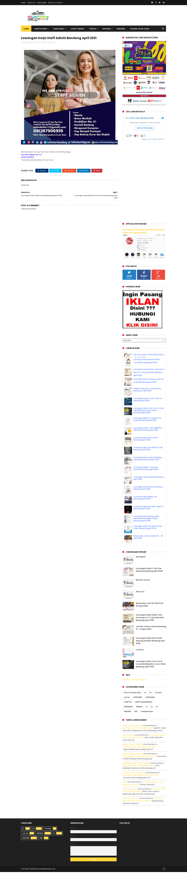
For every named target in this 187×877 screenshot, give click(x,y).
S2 (152, 712)
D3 (150, 697)
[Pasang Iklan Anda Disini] (143, 327)
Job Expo (158, 697)
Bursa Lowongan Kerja (132, 697)
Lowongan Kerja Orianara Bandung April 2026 (148, 483)
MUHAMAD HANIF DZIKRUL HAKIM (136, 768)
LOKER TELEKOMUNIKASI (143, 707)
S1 (146, 712)
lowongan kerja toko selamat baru (138, 770)
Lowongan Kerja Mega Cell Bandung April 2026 (145, 502)
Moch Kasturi (128, 740)
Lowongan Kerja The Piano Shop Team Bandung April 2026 (147, 532)
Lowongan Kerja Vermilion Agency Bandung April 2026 (148, 512)
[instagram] (152, 2)
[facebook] (155, 2)
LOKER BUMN (150, 702)
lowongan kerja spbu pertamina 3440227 (143, 804)
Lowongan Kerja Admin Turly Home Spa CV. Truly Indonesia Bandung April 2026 (148, 377)
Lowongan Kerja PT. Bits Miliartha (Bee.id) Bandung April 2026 (147, 434)
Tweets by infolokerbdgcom (135, 684)
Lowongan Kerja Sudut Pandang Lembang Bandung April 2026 (147, 463)
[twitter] (159, 2)
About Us (31, 3)
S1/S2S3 (92, 29)
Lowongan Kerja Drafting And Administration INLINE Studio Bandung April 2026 (146, 523)
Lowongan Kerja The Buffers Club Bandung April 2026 (148, 453)
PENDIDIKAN (128, 712)
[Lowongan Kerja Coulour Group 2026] (144, 104)
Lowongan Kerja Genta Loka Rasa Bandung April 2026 (148, 493)
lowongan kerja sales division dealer (139, 752)
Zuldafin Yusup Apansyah (134, 777)
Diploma (106, 29)
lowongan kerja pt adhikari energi (137, 733)
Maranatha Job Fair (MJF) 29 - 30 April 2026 (148, 542)
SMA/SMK (121, 29)
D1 (38, 42)
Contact (140, 654)
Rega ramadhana (130, 803)
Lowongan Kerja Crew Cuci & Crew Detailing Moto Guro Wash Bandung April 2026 (148, 415)
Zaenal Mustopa (130, 794)
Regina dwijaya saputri (132, 749)
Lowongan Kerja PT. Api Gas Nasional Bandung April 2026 (145, 473)
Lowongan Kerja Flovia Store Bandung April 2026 (145, 443)
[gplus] (164, 2)
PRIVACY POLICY (143, 585)
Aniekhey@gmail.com (132, 730)
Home (23, 3)
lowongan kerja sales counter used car (140, 780)
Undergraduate (147, 716)
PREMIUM (43, 42)
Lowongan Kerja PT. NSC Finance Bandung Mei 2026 (147, 404)
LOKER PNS (128, 707)
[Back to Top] (164, 874)
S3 (157, 712)
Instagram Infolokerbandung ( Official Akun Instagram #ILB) (144, 231)
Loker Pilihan (40, 29)
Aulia (125, 787)
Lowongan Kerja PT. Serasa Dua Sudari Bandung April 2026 (147, 424)
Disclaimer (41, 3)
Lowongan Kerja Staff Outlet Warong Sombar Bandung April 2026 (150, 646)
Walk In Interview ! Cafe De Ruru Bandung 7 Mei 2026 (147, 394)
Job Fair (127, 702)
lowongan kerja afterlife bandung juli (139, 761)
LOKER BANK (137, 702)
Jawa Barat (58, 29)
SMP (135, 716)
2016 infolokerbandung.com (43, 874)
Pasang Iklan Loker (139, 29)
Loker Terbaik (77, 29)
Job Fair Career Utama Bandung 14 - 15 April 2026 (151, 632)
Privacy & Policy (55, 3)
